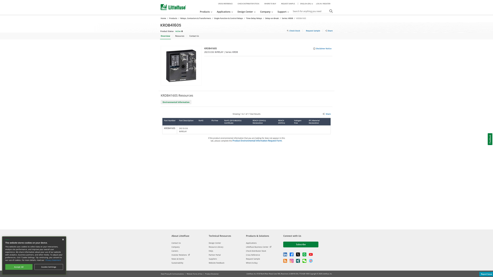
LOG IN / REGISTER (323, 3)
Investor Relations (179, 255)
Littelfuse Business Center (257, 247)
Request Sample (253, 259)
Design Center (215, 243)
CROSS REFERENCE (225, 3)
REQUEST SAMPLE (288, 3)
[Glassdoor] (304, 254)
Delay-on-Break (272, 18)
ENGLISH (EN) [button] (305, 3)
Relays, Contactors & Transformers (195, 18)
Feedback (490, 139)
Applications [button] (223, 11)
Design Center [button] (245, 11)
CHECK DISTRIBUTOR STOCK (248, 3)
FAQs (211, 251)
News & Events (178, 259)
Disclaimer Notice (323, 48)
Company (176, 247)
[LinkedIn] (285, 254)
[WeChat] (304, 261)
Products (173, 18)
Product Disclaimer (212, 274)
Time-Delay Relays (254, 18)
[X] (298, 254)
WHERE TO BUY (270, 3)
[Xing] (298, 261)
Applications (251, 243)
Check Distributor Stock (256, 251)
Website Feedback (216, 263)
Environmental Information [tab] (176, 102)
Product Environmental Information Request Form (257, 140)
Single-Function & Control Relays (228, 18)
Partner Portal (215, 255)
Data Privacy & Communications (172, 274)
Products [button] (205, 11)
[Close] (63, 239)
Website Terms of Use (194, 274)
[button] (181, 66)
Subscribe (301, 244)
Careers (175, 251)
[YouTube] (311, 254)
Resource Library (216, 247)
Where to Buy (252, 263)
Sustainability (177, 263)
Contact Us (176, 243)
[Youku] (311, 261)
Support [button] (282, 11)
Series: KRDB (287, 18)
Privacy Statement (53, 260)
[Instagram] (291, 261)
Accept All (19, 267)
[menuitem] (207, 12)
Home (163, 18)
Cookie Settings (48, 267)
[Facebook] (291, 254)
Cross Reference (253, 255)
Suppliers (213, 259)
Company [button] (265, 11)
